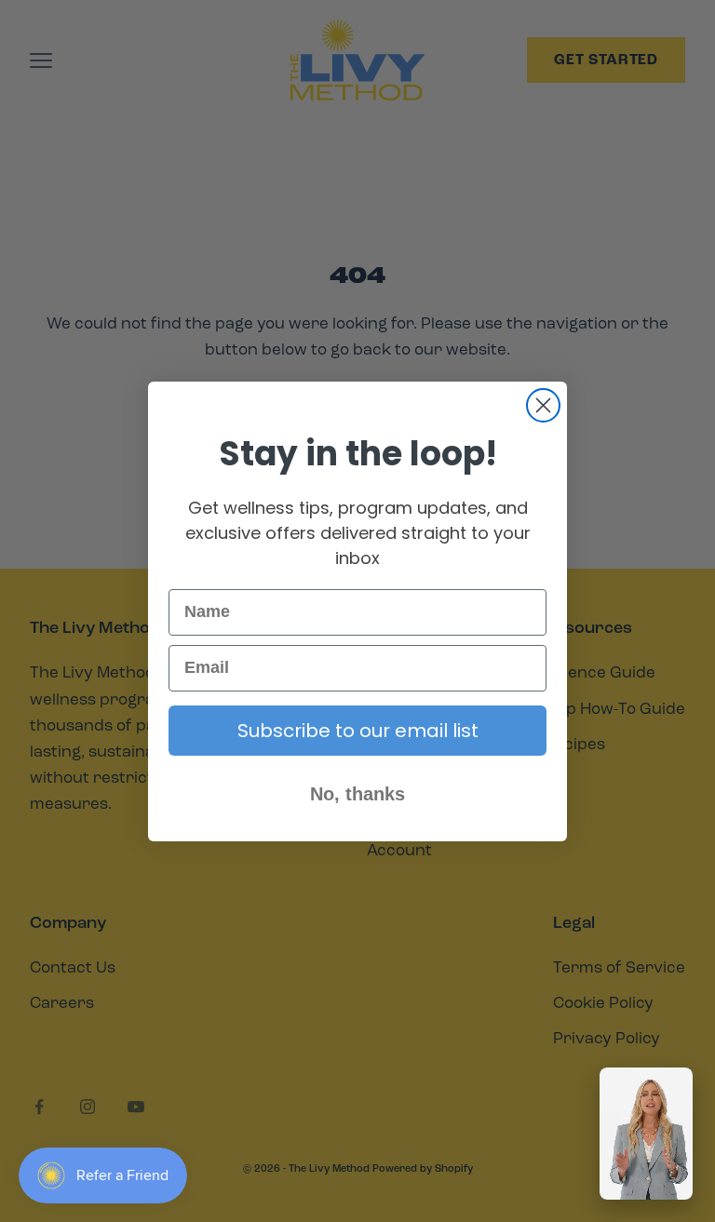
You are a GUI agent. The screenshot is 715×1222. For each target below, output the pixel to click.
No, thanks (357, 794)
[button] (646, 1134)
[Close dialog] (543, 405)
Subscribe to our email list (358, 731)
